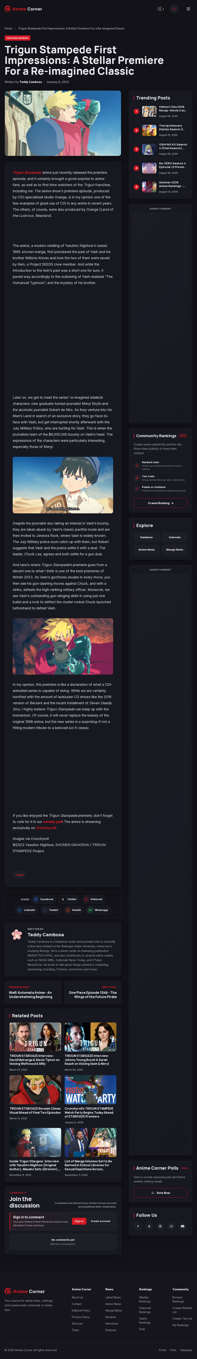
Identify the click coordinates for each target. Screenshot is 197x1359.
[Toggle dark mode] (161, 9)
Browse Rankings (178, 1299)
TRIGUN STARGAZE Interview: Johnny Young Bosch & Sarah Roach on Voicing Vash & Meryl (87, 1060)
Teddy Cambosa (30, 82)
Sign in (79, 1221)
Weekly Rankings (145, 1299)
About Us (77, 1297)
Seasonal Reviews (17, 38)
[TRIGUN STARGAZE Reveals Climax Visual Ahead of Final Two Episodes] (35, 1089)
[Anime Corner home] (23, 9)
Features (110, 1330)
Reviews (110, 1317)
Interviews (111, 1323)
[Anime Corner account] (174, 8)
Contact (77, 1304)
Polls (142, 1329)
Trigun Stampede (27, 172)
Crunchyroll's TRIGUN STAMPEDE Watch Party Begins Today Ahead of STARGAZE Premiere (89, 1112)
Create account (100, 1221)
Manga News (174, 549)
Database (146, 537)
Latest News (113, 1297)
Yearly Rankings (145, 1320)
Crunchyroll (46, 828)
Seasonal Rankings (145, 1310)
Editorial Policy (81, 1310)
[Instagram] (160, 1226)
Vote (184, 1167)
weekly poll (52, 822)
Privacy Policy (81, 1317)
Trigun (19, 874)
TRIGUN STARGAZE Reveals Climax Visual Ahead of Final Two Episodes (35, 1110)
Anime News (147, 549)
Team (75, 1330)
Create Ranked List (182, 1310)
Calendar (175, 537)
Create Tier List (182, 1318)
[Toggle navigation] (188, 9)
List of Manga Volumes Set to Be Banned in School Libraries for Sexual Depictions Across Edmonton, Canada (88, 1167)
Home (8, 28)
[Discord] (182, 1226)
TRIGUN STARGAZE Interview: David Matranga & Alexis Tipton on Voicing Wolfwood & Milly (34, 1060)
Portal (162, 1350)
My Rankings (181, 1325)
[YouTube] (171, 1226)
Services (77, 1323)
